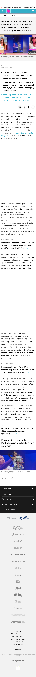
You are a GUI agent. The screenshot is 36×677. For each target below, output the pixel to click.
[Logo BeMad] (18, 581)
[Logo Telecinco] (18, 534)
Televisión (10, 478)
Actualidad (6, 488)
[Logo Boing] (18, 568)
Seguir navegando (9, 504)
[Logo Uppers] (18, 588)
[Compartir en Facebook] (33, 107)
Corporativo (7, 499)
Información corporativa (18, 634)
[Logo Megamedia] (18, 660)
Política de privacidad (18, 636)
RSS (18, 647)
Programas (6, 494)
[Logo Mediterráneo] (18, 622)
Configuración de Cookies (18, 639)
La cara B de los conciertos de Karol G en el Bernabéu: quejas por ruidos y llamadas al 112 (17, 431)
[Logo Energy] (18, 574)
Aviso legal (18, 631)
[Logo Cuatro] (18, 541)
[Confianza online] (18, 670)
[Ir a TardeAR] (8, 11)
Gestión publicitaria (18, 644)
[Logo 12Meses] (18, 601)
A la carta (12, 15)
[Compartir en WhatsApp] (20, 107)
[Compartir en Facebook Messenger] (28, 107)
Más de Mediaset (9, 510)
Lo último (4, 15)
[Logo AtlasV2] (18, 608)
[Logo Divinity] (18, 548)
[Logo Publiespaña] (18, 615)
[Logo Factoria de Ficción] (18, 561)
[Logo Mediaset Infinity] (18, 527)
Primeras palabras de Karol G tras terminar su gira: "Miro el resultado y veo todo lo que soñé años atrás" (17, 369)
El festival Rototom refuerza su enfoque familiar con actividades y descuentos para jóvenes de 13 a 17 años (17, 245)
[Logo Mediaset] (18, 519)
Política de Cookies (18, 641)
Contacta (18, 649)
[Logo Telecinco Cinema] (18, 595)
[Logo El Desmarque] (18, 554)
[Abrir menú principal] (33, 11)
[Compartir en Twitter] (24, 107)
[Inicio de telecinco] (2, 11)
